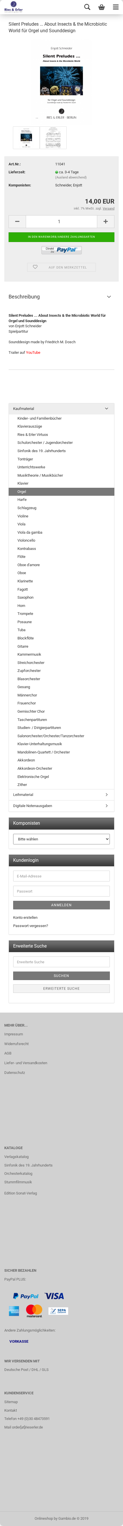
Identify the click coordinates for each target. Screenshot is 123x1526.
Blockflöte (25, 638)
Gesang (23, 687)
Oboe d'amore (28, 565)
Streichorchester (30, 663)
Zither (22, 785)
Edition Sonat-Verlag (20, 1193)
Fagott (22, 589)
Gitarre (22, 646)
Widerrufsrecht (16, 1044)
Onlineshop (44, 1518)
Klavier (22, 483)
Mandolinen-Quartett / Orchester (43, 752)
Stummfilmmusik (18, 1182)
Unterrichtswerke (31, 467)
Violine (22, 516)
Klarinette (25, 581)
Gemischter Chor (31, 711)
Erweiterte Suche (61, 989)
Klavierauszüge (29, 426)
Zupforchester (29, 670)
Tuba (21, 630)
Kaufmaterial (23, 409)
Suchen (61, 976)
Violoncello (26, 540)
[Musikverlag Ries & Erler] (11, 7)
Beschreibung (24, 297)
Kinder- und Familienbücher (39, 418)
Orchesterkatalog (18, 1173)
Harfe (22, 499)
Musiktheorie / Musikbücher (40, 475)
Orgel (21, 491)
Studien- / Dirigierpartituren (39, 728)
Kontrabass (26, 548)
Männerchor (27, 695)
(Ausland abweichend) (71, 177)
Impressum (13, 1034)
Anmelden (61, 905)
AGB (7, 1053)
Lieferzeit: (17, 172)
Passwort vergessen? (30, 926)
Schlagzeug (26, 508)
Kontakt (10, 1410)
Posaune (24, 622)
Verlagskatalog (16, 1157)
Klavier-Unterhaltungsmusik (39, 744)
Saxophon (25, 597)
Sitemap (11, 1402)
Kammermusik (29, 654)
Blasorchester (28, 679)
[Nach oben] (107, 1517)
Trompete (25, 613)
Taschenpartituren (32, 720)
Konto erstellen (25, 917)
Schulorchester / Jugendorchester (45, 442)
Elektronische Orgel (33, 777)
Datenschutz (14, 1072)
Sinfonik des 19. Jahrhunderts (41, 451)
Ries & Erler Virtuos (32, 434)
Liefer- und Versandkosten (25, 1063)
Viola (21, 524)
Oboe (21, 573)
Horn (21, 606)
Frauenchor (26, 703)
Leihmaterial (23, 795)
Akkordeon (26, 760)
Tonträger (25, 459)
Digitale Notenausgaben (32, 806)
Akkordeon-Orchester (34, 768)
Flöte (21, 556)
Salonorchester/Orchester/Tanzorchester (50, 736)
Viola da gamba (29, 532)
